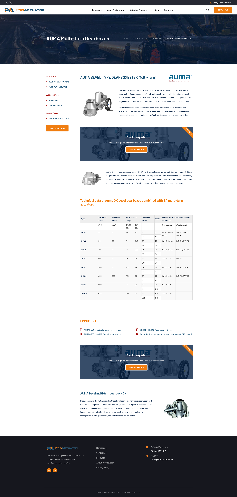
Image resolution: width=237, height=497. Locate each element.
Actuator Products (139, 10)
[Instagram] (10, 2)
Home (126, 38)
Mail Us (154, 455)
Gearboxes (157, 38)
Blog (157, 10)
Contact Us (223, 10)
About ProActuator (116, 10)
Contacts (168, 10)
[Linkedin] (6, 2)
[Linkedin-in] (49, 470)
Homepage (96, 10)
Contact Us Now (57, 128)
